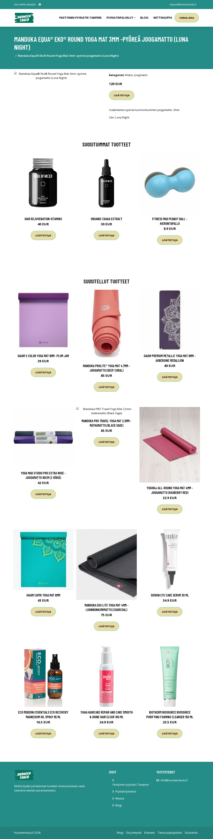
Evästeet (149, 832)
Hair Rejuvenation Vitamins (43, 219)
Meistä (119, 798)
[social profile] (39, 4)
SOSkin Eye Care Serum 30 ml (170, 595)
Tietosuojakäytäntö (169, 832)
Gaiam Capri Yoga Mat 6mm (43, 595)
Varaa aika (186, 17)
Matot (129, 75)
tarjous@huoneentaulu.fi (183, 4)
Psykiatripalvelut (125, 791)
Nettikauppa (162, 18)
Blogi (144, 18)
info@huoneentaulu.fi (174, 780)
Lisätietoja (121, 95)
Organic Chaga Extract (106, 219)
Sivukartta (191, 832)
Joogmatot (140, 75)
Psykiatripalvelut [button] (119, 18)
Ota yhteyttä (133, 832)
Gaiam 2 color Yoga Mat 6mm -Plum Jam (43, 356)
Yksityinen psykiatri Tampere (80, 18)
